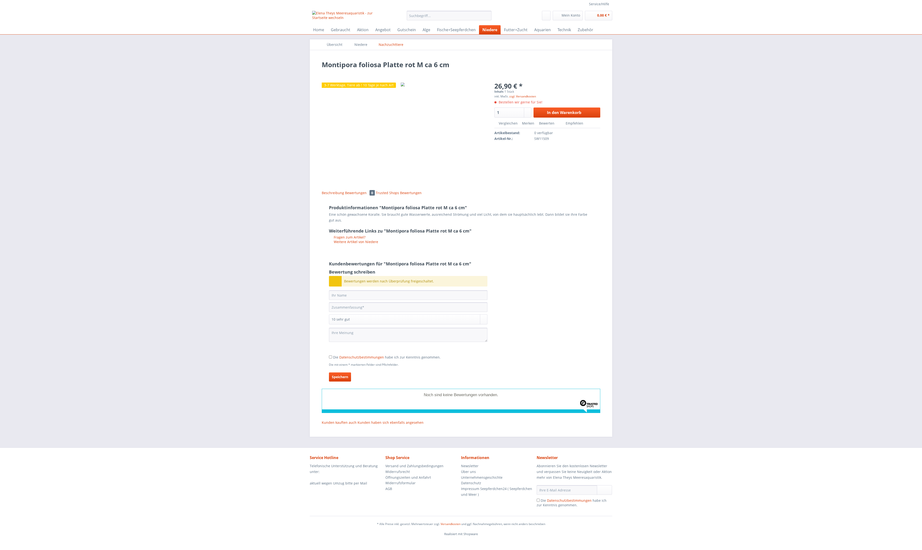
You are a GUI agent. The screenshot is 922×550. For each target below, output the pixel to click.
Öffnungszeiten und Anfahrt (408, 477)
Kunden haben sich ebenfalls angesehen (391, 422)
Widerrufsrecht (397, 471)
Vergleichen (508, 123)
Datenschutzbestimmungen (361, 357)
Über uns (468, 471)
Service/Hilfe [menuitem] (599, 4)
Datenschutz (471, 483)
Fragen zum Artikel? (349, 237)
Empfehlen (574, 123)
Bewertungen (359, 193)
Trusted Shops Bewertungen (399, 193)
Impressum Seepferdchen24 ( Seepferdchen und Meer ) (496, 491)
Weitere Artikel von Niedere (355, 241)
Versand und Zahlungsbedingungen (414, 466)
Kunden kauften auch (339, 422)
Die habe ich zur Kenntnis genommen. (387, 357)
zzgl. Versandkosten (522, 96)
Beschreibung (333, 193)
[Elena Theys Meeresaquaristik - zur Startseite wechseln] (348, 17)
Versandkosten (451, 524)
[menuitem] (449, 18)
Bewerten (546, 123)
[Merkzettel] (546, 15)
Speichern (340, 377)
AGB (388, 488)
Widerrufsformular (400, 483)
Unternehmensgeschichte (482, 477)
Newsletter (470, 466)
